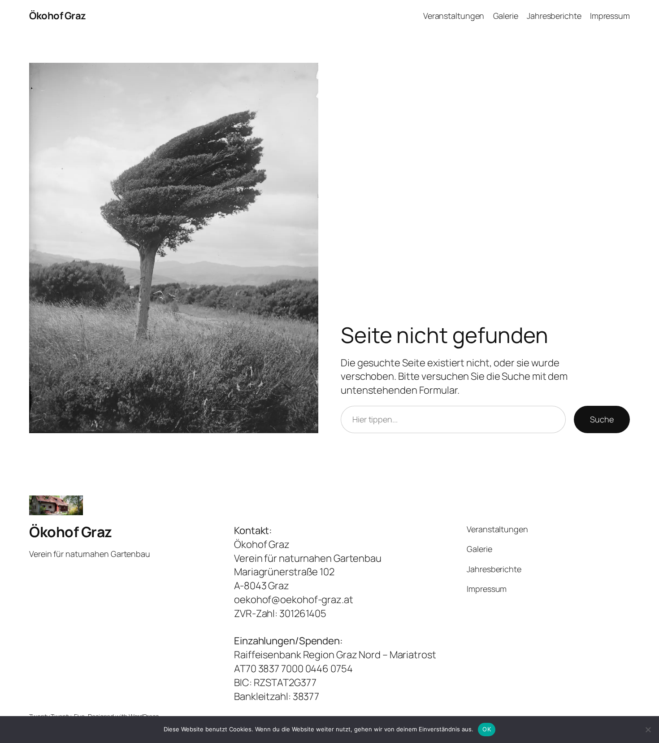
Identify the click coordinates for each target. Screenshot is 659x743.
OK (486, 729)
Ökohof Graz (57, 15)
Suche (602, 419)
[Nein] (647, 729)
